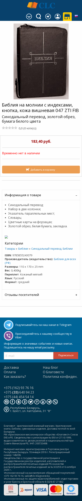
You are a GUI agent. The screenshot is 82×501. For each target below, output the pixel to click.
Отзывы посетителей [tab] (22, 294)
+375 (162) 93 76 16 (19, 388)
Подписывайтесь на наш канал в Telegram (43, 325)
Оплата (10, 372)
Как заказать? (15, 376)
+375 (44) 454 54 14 (19, 397)
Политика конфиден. (60, 376)
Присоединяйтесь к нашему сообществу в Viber (43, 335)
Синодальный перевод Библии (52, 248)
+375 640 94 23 (19, 392)
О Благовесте (53, 372)
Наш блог (50, 367)
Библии (23, 248)
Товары (10, 248)
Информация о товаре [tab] (23, 195)
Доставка (11, 367)
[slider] (9, 127)
